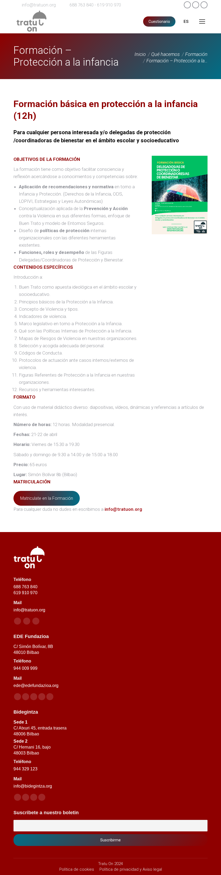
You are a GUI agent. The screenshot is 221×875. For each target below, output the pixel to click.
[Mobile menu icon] (202, 21)
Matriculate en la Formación (46, 498)
